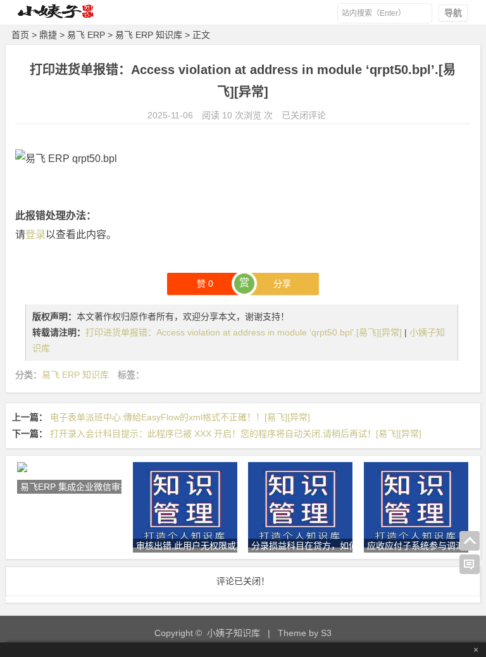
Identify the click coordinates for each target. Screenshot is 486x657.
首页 (20, 35)
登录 (35, 234)
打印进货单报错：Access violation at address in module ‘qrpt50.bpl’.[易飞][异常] (244, 332)
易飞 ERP (86, 35)
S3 (326, 633)
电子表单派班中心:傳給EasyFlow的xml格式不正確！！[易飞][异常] (180, 417)
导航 (453, 13)
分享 (282, 283)
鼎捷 (48, 35)
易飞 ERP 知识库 (148, 35)
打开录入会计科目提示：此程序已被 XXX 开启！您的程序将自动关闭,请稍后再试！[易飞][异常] (235, 434)
